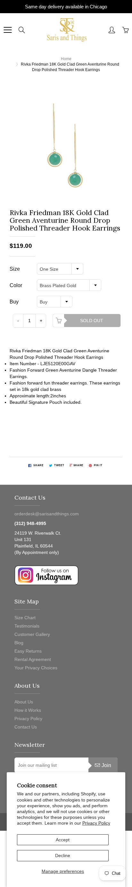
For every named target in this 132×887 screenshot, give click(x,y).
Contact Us (25, 726)
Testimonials (26, 626)
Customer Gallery (32, 634)
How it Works (27, 710)
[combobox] (60, 269)
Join (106, 765)
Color (16, 285)
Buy (14, 301)
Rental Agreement (32, 659)
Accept (63, 839)
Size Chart (25, 617)
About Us (23, 701)
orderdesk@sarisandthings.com (46, 513)
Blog (18, 642)
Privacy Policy (96, 823)
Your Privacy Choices (35, 667)
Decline (62, 855)
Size (15, 269)
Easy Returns (28, 651)
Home (66, 59)
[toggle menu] (7, 30)
